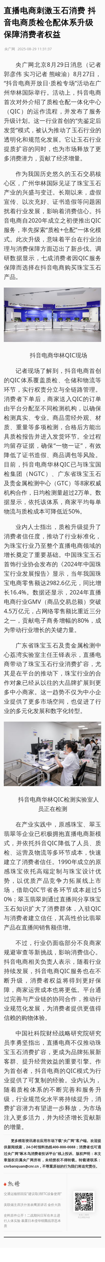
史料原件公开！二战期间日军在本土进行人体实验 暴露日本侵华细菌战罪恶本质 (32, 1220)
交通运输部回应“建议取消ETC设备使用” (33, 1193)
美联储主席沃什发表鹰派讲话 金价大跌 (32, 1204)
